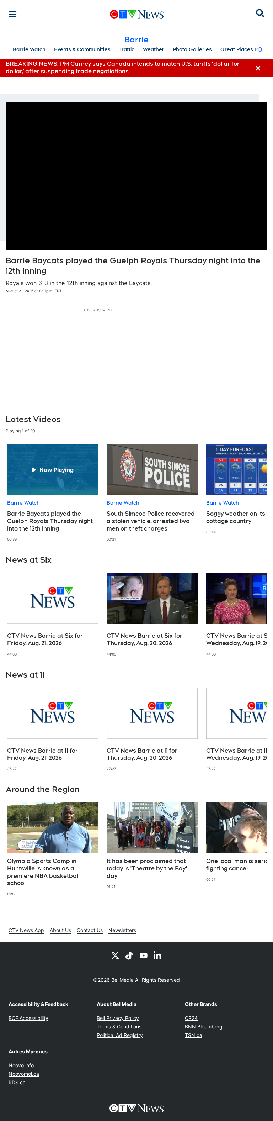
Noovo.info (21, 1065)
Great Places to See (245, 49)
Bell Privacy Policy (118, 1018)
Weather (153, 49)
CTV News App (26, 930)
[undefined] (52, 493)
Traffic (126, 49)
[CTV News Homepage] (137, 14)
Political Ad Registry (120, 1035)
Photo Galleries (192, 49)
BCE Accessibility (28, 1018)
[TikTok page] (129, 955)
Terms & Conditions (119, 1026)
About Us (60, 930)
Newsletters (122, 930)
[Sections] (13, 14)
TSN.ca (193, 1035)
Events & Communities (82, 49)
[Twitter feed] (115, 955)
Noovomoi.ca (24, 1074)
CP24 (191, 1018)
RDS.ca (17, 1082)
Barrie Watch (29, 49)
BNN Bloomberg (204, 1026)
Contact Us (90, 930)
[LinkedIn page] (158, 955)
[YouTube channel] (143, 955)
